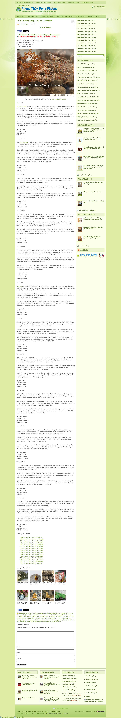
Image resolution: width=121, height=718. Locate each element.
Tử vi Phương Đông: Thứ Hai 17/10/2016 (31, 558)
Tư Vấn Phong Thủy (23, 5)
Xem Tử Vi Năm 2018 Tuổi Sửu (87, 23)
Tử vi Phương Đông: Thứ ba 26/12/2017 (31, 563)
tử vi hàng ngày (24, 142)
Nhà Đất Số (84, 250)
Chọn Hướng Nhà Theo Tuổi (86, 93)
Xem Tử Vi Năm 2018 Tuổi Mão (87, 29)
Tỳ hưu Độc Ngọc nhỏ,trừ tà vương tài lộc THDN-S (52, 684)
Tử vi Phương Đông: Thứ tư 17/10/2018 (31, 537)
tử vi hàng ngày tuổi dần (63, 613)
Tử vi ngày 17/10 (21, 106)
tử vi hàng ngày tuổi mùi (59, 615)
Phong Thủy (21, 16)
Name (19, 646)
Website (19, 658)
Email (18, 652)
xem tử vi (29, 621)
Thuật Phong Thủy (59, 2)
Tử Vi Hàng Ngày (23, 24)
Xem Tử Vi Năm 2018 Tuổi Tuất (87, 48)
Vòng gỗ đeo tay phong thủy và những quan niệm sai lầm (93, 147)
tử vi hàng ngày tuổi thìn (53, 616)
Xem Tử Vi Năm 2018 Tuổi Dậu (87, 46)
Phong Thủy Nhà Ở (48, 16)
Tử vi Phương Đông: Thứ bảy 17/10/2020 (31, 541)
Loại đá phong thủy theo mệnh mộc (28, 683)
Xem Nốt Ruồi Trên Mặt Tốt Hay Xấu (88, 97)
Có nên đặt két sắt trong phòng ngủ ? (93, 201)
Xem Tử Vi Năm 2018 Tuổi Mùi (87, 40)
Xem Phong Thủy (33, 16)
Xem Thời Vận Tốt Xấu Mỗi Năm (87, 103)
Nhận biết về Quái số (28, 698)
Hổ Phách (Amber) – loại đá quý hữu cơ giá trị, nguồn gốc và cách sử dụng (93, 167)
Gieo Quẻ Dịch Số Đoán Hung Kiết (88, 87)
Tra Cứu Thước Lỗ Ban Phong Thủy (88, 113)
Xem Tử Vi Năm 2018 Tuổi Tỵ (86, 34)
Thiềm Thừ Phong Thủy (70, 678)
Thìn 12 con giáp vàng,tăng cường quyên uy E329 (52, 677)
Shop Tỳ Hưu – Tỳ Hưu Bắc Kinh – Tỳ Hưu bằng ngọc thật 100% (93, 157)
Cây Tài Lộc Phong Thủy (59, 99)
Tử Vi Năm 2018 (80, 16)
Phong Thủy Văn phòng (43, 2)
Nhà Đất (88, 696)
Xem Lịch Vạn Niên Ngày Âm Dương (89, 90)
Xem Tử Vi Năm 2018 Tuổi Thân (87, 43)
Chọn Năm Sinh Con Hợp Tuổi (87, 74)
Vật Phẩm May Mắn (68, 684)
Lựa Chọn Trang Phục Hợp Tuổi (87, 83)
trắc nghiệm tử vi (27, 613)
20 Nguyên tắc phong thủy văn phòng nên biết (93, 227)
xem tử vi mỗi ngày (48, 621)
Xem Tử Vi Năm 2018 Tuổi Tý (86, 20)
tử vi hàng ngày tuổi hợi (33, 615)
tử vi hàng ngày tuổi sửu (27, 616)
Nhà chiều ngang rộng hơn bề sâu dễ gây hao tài (93, 183)
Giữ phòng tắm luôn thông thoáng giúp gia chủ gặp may (92, 218)
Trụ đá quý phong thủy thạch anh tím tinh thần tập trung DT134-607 (51, 699)
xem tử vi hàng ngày (37, 621)
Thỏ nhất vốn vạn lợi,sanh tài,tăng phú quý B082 (51, 692)
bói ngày (20, 613)
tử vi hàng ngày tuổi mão (46, 615)
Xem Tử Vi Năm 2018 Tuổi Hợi (87, 51)
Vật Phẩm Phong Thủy (65, 16)
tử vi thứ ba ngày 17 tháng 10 (42, 620)
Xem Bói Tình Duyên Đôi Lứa (86, 64)
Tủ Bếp (93, 689)
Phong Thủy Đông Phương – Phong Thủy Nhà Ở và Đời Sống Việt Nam (40, 711)
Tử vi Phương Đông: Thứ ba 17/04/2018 (31, 548)
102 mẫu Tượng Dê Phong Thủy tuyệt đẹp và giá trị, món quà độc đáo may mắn (93, 130)
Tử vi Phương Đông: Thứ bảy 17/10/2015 (31, 560)
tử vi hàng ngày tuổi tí (65, 616)
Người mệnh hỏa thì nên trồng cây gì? (30, 691)
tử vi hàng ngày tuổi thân (40, 616)
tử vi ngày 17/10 (51, 618)
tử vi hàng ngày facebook (50, 613)
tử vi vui (65, 620)
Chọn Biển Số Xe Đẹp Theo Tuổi (87, 70)
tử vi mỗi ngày (30, 618)
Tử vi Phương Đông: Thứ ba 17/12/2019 (31, 552)
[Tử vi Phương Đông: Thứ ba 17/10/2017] (46, 72)
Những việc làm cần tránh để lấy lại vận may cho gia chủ (29, 677)
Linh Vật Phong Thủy (69, 681)
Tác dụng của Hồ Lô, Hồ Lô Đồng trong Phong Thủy (92, 138)
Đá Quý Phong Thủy (69, 690)
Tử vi (18, 103)
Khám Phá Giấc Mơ (87, 2)
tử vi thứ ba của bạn (29, 620)
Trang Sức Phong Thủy (70, 687)
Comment (19, 630)
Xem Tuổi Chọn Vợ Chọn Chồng (87, 107)
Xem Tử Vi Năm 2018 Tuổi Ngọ (87, 37)
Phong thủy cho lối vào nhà (92, 191)
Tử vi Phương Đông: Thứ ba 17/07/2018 (31, 550)
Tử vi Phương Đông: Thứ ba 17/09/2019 (31, 546)
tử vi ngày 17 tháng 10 (40, 618)
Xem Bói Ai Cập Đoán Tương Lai (87, 80)
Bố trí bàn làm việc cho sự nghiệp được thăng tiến (91, 237)
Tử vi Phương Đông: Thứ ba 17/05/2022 (31, 556)
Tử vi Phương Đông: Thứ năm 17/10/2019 (32, 539)
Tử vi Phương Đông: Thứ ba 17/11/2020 (31, 543)
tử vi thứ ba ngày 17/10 (56, 620)
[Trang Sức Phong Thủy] (84, 175)
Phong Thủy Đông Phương (25, 2)
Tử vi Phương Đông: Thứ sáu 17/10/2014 (31, 554)
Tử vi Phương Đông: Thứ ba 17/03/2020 (31, 544)
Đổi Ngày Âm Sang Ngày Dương (87, 117)
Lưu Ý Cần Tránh (73, 2)
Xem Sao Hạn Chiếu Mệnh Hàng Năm (89, 100)
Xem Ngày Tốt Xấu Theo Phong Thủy (89, 77)
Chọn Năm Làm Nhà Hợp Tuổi (87, 110)
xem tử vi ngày (57, 621)
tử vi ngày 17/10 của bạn (61, 618)
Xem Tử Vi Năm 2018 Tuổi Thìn (87, 31)
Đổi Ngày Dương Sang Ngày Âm (87, 120)
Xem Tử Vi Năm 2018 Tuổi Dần (87, 26)
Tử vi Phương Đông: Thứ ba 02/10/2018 (31, 561)
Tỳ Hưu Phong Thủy (69, 675)
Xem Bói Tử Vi (93, 16)
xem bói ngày (23, 621)
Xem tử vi (19, 286)
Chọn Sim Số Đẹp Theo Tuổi (86, 67)
